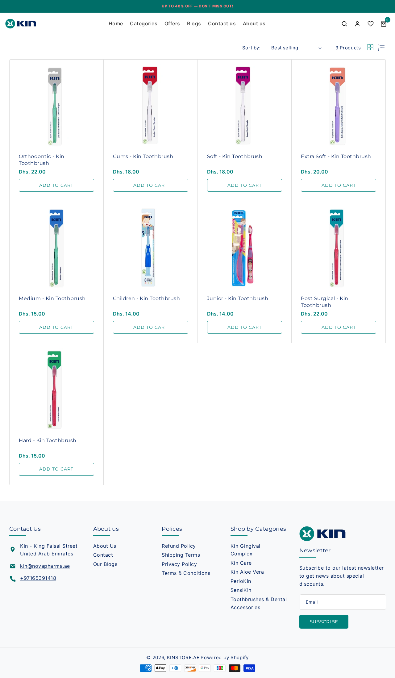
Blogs (194, 23)
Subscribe (324, 622)
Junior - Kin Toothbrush (237, 298)
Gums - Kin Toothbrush (143, 156)
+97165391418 (38, 578)
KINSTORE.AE (183, 657)
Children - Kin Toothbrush (146, 298)
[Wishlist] (370, 24)
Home (116, 23)
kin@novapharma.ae (45, 566)
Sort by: (251, 48)
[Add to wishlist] (97, 71)
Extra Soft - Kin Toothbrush (336, 156)
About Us (104, 546)
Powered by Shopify (225, 657)
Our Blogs (105, 564)
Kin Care (241, 563)
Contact (103, 555)
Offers (172, 23)
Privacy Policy (179, 564)
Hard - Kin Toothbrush (48, 440)
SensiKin (241, 590)
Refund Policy (179, 546)
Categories (143, 23)
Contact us (222, 23)
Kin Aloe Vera (247, 572)
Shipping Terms (181, 555)
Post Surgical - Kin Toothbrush (324, 301)
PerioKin (241, 581)
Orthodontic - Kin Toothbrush (41, 159)
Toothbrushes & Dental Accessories (259, 603)
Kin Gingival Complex (245, 550)
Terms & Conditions (186, 573)
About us (254, 23)
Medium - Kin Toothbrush (52, 298)
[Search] (344, 24)
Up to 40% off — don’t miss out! (197, 6)
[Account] (357, 24)
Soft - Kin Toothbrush (235, 156)
